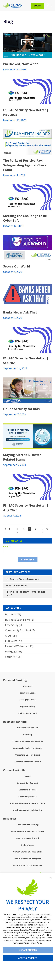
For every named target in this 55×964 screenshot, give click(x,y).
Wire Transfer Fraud (16, 585)
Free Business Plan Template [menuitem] (27, 858)
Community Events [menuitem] (27, 796)
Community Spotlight (20, 630)
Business (13, 614)
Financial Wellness (19, 646)
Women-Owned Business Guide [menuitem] (27, 851)
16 (47, 529)
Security (13, 657)
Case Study (13, 625)
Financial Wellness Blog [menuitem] (27, 824)
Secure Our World (16, 266)
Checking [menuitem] (27, 686)
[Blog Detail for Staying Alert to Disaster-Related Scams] (27, 436)
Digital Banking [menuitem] (27, 706)
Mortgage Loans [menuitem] (28, 699)
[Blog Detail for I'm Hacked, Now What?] (27, 46)
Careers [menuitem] (27, 776)
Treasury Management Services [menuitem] (27, 741)
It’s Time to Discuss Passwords (22, 579)
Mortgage (13, 651)
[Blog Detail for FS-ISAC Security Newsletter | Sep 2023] (27, 340)
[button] (50, 877)
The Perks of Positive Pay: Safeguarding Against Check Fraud (25, 165)
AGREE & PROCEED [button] (27, 958)
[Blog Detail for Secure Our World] (27, 248)
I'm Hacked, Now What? (21, 64)
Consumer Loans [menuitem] (27, 692)
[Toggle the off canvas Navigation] (50, 5)
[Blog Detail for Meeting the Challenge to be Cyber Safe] (27, 197)
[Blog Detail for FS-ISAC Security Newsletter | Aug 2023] (27, 487)
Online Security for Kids (21, 409)
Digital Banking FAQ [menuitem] (27, 713)
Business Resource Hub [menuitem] (27, 727)
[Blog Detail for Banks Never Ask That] (27, 294)
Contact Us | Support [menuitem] (27, 783)
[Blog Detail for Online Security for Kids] (27, 390)
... (5, 532)
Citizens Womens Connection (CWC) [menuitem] (27, 803)
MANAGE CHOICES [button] (28, 949)
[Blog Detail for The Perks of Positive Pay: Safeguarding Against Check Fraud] (27, 142)
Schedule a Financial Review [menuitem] (27, 761)
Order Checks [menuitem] (27, 845)
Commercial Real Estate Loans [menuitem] (27, 748)
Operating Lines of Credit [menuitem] (27, 754)
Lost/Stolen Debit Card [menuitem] (27, 838)
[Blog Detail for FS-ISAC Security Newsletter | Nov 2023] (27, 91)
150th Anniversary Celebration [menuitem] (27, 810)
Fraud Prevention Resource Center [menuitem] (27, 831)
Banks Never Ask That (20, 312)
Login (37, 5)
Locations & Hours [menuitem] (27, 789)
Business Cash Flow (19, 619)
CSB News (13, 641)
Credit (11, 635)
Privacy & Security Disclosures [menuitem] (27, 865)
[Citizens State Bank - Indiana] (12, 5)
